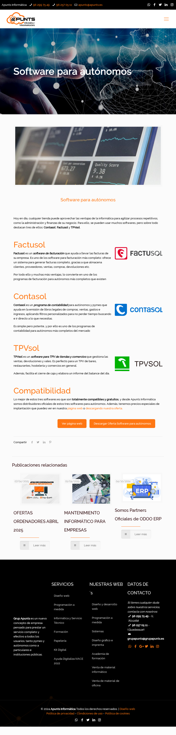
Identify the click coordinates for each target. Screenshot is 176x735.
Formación (61, 631)
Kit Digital (60, 649)
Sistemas (98, 631)
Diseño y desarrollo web (104, 606)
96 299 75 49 (41, 4)
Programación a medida (64, 607)
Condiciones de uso (90, 713)
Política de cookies (117, 713)
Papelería (60, 640)
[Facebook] (154, 5)
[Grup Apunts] (31, 614)
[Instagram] (172, 5)
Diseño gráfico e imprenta (102, 642)
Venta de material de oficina (105, 683)
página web (75, 408)
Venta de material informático (103, 669)
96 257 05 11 (64, 4)
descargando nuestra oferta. (104, 408)
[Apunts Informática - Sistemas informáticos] (21, 19)
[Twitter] (160, 5)
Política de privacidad (60, 713)
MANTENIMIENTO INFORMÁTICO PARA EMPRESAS (84, 521)
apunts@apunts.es (90, 4)
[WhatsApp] (149, 5)
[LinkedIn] (166, 5)
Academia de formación (100, 656)
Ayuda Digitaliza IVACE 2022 (68, 661)
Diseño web (61, 595)
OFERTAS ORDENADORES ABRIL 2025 (36, 521)
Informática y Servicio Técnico (68, 620)
